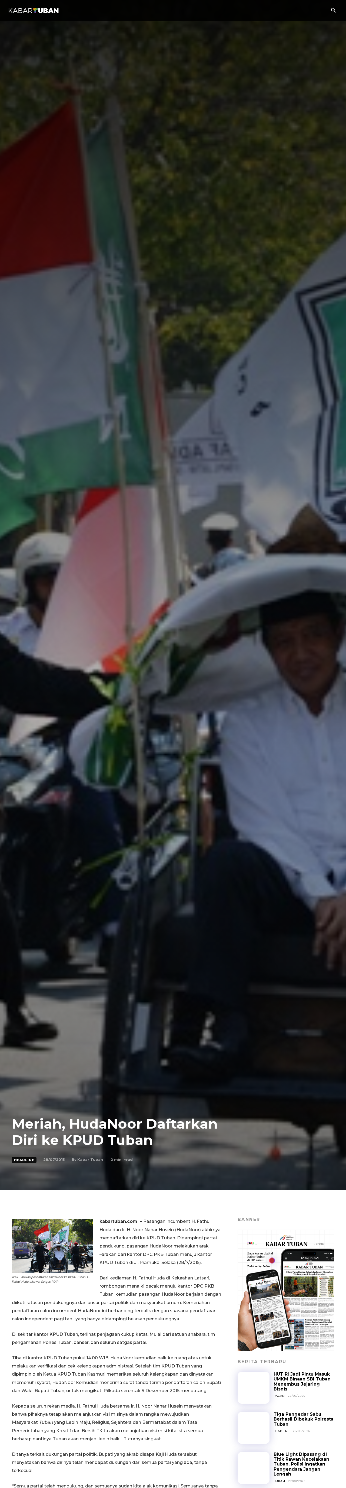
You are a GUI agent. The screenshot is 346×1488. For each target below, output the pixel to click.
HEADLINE (24, 1160)
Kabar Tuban (90, 1159)
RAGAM (279, 1396)
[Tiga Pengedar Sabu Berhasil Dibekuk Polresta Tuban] (254, 1428)
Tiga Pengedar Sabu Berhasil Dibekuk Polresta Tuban (304, 1419)
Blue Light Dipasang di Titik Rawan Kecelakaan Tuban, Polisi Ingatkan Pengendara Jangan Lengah (301, 1464)
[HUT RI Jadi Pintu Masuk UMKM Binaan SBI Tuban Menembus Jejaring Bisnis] (254, 1388)
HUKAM (279, 1481)
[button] (333, 11)
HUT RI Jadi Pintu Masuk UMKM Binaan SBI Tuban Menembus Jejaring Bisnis (302, 1382)
